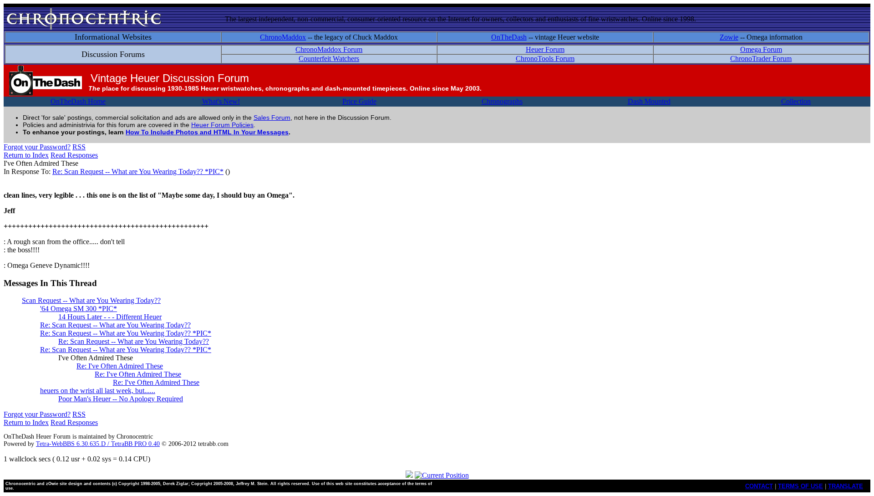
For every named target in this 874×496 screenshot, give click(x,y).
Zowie (729, 37)
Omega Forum (761, 49)
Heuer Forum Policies (222, 124)
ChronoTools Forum (545, 58)
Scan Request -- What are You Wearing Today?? (91, 300)
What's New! (221, 101)
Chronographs (502, 101)
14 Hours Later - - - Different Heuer (110, 317)
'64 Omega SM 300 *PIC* (78, 308)
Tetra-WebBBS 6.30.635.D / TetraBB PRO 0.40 (98, 443)
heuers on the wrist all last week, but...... (97, 390)
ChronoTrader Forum (761, 58)
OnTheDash (509, 37)
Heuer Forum (545, 49)
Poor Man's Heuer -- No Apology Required (120, 399)
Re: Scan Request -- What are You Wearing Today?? (115, 325)
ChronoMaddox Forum (328, 49)
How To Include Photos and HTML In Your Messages (207, 132)
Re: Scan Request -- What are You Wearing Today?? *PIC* (138, 171)
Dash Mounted (649, 101)
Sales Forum (272, 117)
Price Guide (359, 101)
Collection (796, 101)
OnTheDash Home (78, 101)
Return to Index (26, 155)
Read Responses (74, 155)
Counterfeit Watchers (329, 58)
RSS (79, 147)
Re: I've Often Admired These (119, 366)
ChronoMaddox (283, 37)
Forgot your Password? (37, 147)
